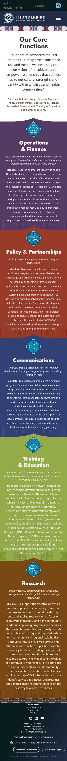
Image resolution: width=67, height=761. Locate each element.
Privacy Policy (44, 756)
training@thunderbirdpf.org (42, 737)
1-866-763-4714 (37, 726)
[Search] (58, 5)
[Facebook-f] (25, 718)
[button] (58, 18)
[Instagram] (30, 718)
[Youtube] (42, 718)
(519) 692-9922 (37, 723)
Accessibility (55, 756)
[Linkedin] (36, 718)
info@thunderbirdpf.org (37, 731)
